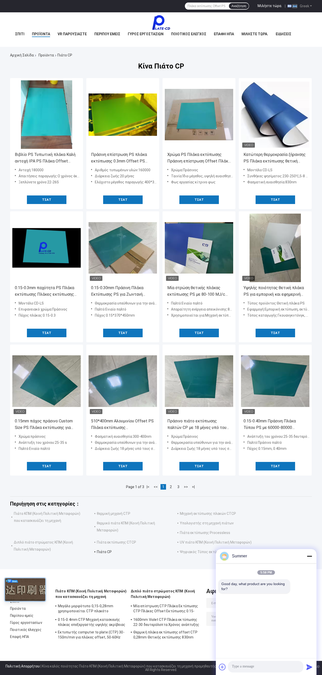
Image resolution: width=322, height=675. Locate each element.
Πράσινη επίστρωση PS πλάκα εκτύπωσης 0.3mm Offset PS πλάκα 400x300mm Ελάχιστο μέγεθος (119, 158)
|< (148, 487)
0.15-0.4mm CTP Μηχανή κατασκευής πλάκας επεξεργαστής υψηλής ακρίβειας (92, 622)
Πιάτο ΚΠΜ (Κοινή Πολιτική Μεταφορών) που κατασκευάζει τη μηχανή (91, 594)
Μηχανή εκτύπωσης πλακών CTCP (208, 514)
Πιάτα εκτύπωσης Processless (205, 533)
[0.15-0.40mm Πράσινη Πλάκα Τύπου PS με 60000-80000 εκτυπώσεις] (275, 381)
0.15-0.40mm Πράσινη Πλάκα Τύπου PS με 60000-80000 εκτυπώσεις (270, 425)
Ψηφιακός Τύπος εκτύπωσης (204, 552)
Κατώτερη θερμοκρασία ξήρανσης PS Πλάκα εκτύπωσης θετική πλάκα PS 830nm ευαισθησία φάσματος (275, 158)
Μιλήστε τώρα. (270, 6)
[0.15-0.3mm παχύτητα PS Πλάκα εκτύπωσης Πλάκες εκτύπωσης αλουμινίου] (46, 248)
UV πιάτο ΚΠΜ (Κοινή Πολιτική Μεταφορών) (216, 542)
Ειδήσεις (283, 34)
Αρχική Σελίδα (22, 55)
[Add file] (222, 666)
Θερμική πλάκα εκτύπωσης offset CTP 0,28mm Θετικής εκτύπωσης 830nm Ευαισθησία (165, 635)
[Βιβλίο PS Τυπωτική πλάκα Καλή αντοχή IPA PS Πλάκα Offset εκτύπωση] (46, 114)
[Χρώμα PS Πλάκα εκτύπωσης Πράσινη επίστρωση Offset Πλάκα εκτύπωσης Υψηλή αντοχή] (199, 114)
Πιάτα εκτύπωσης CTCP (116, 542)
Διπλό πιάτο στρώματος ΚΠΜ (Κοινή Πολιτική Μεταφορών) (163, 594)
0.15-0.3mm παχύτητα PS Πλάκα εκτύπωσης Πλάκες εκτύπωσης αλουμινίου (44, 291)
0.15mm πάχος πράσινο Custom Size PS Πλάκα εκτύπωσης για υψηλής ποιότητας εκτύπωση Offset (44, 425)
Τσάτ (46, 199)
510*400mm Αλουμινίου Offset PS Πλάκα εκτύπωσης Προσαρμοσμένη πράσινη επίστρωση (122, 425)
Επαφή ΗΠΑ (224, 34)
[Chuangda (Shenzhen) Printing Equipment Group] (161, 22)
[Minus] (309, 556)
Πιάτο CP (104, 552)
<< (156, 487)
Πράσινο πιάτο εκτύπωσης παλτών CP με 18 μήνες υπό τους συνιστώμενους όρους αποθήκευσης (198, 425)
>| (193, 487)
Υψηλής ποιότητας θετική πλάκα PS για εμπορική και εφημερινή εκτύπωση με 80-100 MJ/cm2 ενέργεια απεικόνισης (274, 291)
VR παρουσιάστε (72, 34)
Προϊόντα (41, 34)
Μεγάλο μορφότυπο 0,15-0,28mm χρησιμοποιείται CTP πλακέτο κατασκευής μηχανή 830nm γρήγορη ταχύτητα (87, 609)
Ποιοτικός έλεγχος (188, 34)
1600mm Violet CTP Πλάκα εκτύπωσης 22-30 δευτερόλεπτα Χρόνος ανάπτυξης (166, 622)
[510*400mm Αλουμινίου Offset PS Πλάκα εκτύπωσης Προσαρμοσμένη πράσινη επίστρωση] (123, 381)
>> (186, 487)
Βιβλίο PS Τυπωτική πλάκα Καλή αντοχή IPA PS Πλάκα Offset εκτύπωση (45, 158)
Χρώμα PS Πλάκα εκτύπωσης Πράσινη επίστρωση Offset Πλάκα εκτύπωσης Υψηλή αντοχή (198, 158)
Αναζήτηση (238, 6)
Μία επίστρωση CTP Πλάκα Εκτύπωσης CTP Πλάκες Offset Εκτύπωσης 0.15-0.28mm (165, 609)
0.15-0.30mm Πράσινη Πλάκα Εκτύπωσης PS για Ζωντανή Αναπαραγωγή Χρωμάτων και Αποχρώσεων (118, 291)
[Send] (309, 666)
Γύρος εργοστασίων (146, 34)
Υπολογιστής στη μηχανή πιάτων (207, 523)
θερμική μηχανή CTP (113, 514)
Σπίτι (19, 34)
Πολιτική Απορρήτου (23, 666)
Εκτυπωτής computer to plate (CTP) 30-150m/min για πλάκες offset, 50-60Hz (91, 634)
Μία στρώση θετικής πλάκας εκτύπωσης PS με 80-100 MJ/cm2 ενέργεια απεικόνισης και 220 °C (199, 291)
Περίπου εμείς (107, 34)
